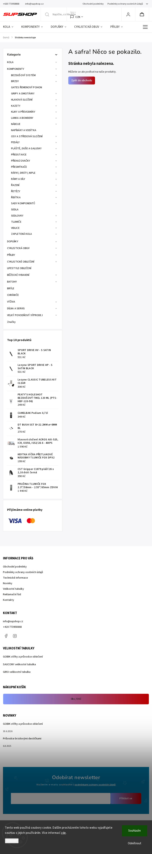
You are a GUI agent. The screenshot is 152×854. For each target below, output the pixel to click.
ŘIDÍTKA (16, 197)
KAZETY (16, 106)
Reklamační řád (12, 594)
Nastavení (12, 841)
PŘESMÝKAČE (19, 167)
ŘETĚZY (15, 191)
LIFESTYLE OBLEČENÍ (19, 268)
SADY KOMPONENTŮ (23, 203)
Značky (11, 322)
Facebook (6, 636)
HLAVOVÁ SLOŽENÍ (22, 100)
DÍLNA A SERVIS (16, 309)
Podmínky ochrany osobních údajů (125, 4)
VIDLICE (15, 228)
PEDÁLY (15, 142)
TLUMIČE (16, 222)
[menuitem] (10, 27)
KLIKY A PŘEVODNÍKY (23, 112)
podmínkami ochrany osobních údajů (95, 784)
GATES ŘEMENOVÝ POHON (26, 87)
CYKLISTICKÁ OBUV (18, 248)
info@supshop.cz (13, 621)
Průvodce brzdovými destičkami (22, 739)
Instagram (15, 636)
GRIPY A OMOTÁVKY (23, 94)
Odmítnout (134, 843)
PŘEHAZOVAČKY (20, 161)
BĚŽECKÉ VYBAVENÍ (18, 275)
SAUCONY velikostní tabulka (19, 664)
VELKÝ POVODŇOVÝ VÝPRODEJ (25, 315)
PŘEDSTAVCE (19, 155)
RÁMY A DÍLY (18, 179)
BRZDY (15, 81)
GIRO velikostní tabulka (16, 672)
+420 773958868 (12, 627)
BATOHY (12, 282)
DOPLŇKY (12, 241)
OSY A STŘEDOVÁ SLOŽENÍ (27, 136)
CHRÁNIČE (13, 295)
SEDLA (15, 210)
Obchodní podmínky (93, 4)
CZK (77, 17)
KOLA (10, 62)
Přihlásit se (125, 798)
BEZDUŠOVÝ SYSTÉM (23, 75)
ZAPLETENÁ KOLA (21, 234)
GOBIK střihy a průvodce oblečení (23, 657)
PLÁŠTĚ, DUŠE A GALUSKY (26, 148)
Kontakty (8, 600)
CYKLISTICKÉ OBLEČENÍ (20, 262)
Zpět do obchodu (81, 80)
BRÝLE (10, 288)
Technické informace (15, 578)
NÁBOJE (16, 124)
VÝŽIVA (11, 302)
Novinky (7, 583)
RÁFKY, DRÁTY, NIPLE (23, 173)
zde (63, 833)
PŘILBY (11, 255)
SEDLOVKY (17, 216)
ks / (76, 699)
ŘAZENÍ (15, 185)
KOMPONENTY (15, 69)
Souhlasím (134, 831)
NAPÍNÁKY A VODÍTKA (23, 130)
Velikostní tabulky (13, 589)
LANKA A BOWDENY (22, 118)
